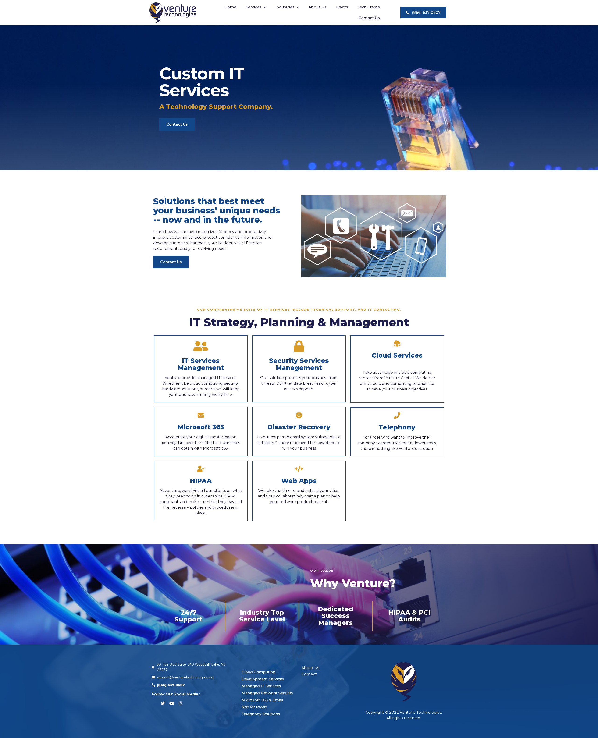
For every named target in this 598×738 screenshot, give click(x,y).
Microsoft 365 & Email (262, 700)
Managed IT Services (261, 686)
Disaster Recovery (298, 427)
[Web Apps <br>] (299, 469)
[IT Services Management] (201, 346)
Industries (284, 7)
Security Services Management (299, 364)
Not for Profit (254, 707)
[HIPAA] (201, 469)
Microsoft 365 (201, 427)
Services (253, 7)
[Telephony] (397, 415)
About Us (317, 7)
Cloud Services (397, 355)
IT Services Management (201, 364)
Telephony (397, 427)
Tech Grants (368, 7)
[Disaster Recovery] (299, 415)
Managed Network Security (267, 693)
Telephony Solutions (261, 714)
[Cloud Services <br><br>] (397, 343)
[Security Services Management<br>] (299, 346)
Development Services (263, 679)
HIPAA (201, 481)
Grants (342, 7)
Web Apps (299, 481)
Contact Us (369, 18)
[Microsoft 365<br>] (201, 415)
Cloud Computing (258, 672)
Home (230, 7)
